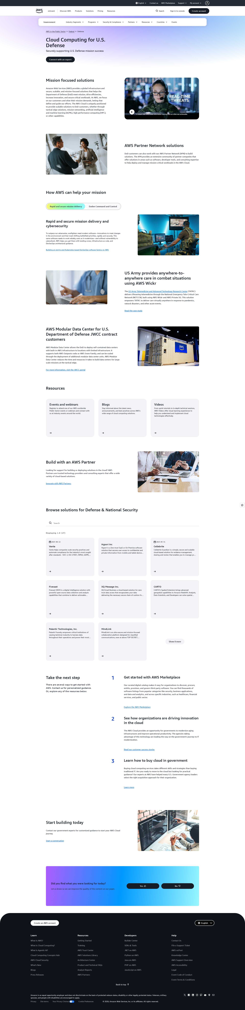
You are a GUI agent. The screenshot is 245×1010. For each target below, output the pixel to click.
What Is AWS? (37, 940)
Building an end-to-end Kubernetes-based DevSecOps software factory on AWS (77, 250)
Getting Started (84, 940)
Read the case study (133, 310)
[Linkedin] (193, 995)
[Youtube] (205, 995)
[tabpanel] (122, 235)
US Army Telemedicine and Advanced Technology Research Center (157, 291)
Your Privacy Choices (61, 1001)
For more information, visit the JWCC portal (65, 369)
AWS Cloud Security (39, 960)
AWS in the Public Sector (56, 31)
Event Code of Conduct (182, 974)
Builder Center (131, 940)
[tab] (66, 206)
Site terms (44, 1001)
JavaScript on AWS (133, 970)
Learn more (129, 787)
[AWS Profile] (207, 3)
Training (81, 945)
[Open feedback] (242, 505)
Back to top (121, 984)
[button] (65, 11)
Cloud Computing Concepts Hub (45, 955)
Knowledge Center (180, 955)
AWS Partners (84, 974)
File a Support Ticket (181, 945)
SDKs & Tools (131, 945)
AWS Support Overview (182, 960)
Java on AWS (130, 960)
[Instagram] (197, 995)
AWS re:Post (177, 950)
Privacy (33, 1001)
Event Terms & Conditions (183, 979)
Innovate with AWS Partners (58, 483)
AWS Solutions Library (88, 955)
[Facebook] (189, 995)
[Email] (213, 995)
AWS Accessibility (179, 965)
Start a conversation (55, 840)
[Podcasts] (209, 995)
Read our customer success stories (139, 749)
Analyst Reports (85, 970)
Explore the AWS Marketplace (137, 707)
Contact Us (176, 940)
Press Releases (37, 974)
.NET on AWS (130, 950)
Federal (71, 31)
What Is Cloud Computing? (43, 945)
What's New (36, 965)
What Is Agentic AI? (39, 950)
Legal (174, 970)
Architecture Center (86, 960)
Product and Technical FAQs (90, 965)
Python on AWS (132, 955)
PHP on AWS (130, 965)
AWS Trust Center (85, 950)
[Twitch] (201, 995)
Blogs (33, 970)
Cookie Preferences (86, 1001)
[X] (185, 995)
